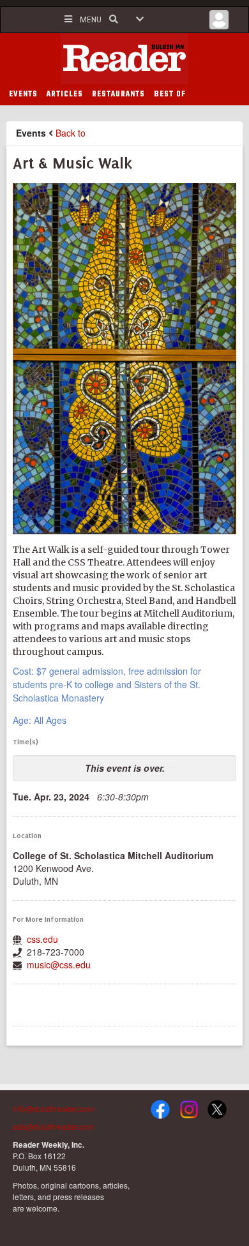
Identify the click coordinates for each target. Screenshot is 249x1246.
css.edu (42, 939)
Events (31, 132)
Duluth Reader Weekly (124, 58)
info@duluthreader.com (53, 1108)
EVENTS (23, 94)
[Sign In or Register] (219, 23)
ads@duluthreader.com (53, 1126)
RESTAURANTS (118, 94)
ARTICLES (65, 94)
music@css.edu (59, 964)
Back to (71, 132)
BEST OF (170, 94)
